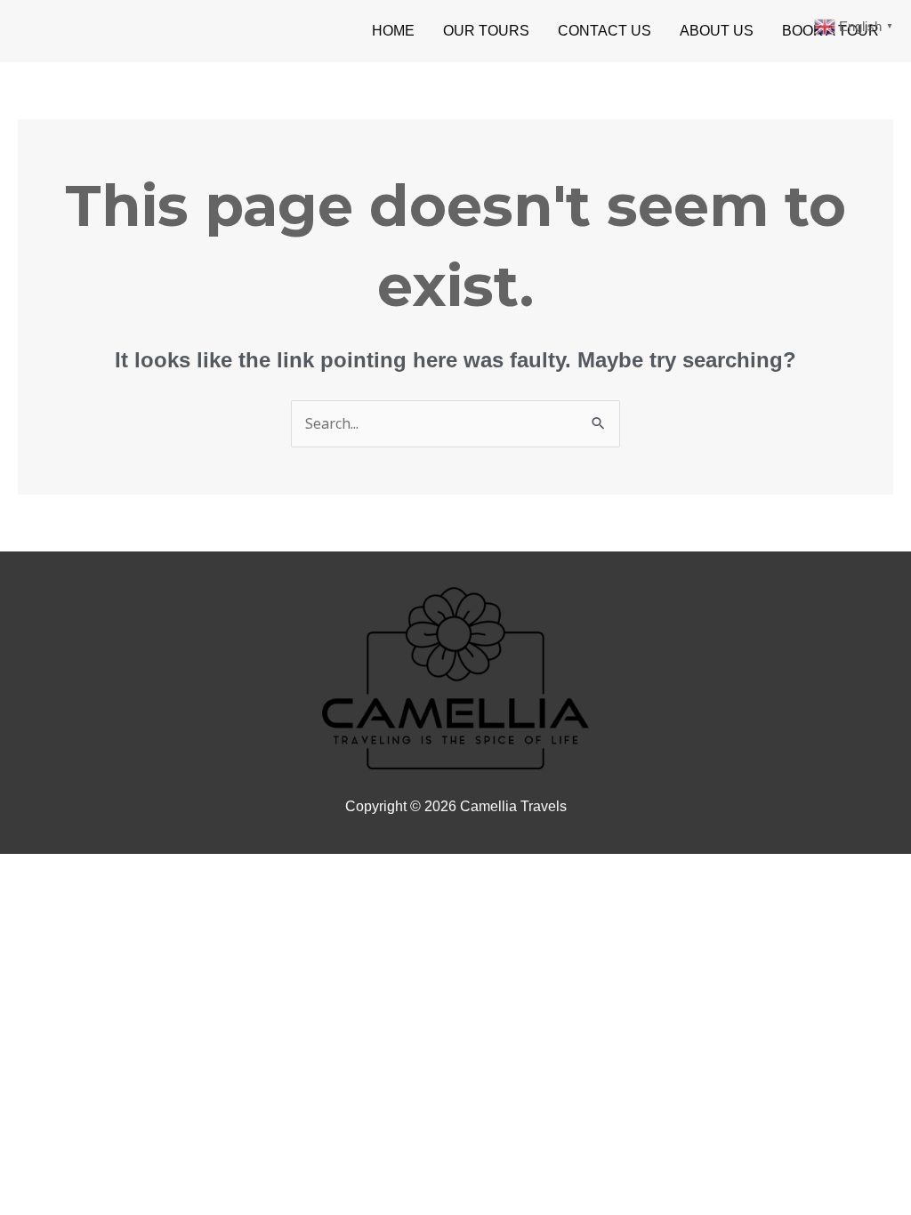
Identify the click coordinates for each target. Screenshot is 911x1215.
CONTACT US (604, 30)
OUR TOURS (486, 30)
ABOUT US (717, 30)
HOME (393, 30)
